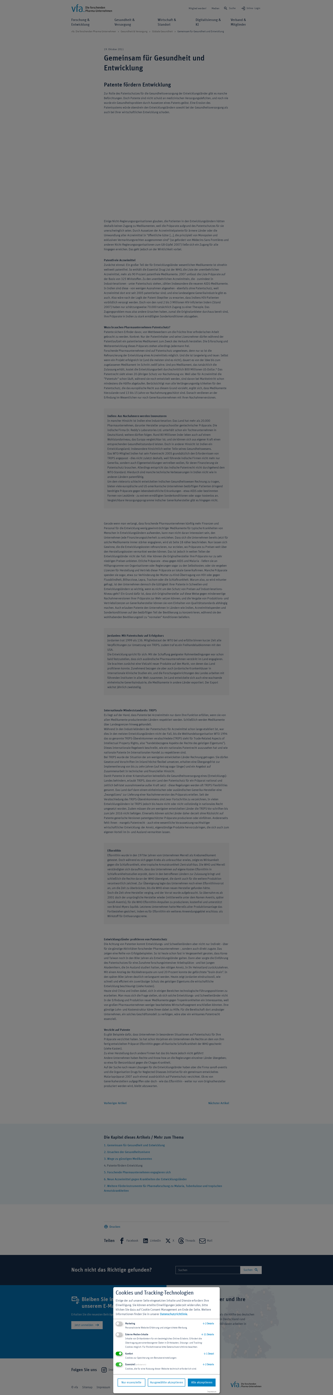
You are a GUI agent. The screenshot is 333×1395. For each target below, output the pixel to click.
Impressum (211, 1392)
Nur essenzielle (131, 1382)
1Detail (209, 1354)
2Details (208, 1323)
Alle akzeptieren (201, 1382)
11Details (207, 1334)
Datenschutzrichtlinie (173, 1314)
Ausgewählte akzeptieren (166, 1382)
